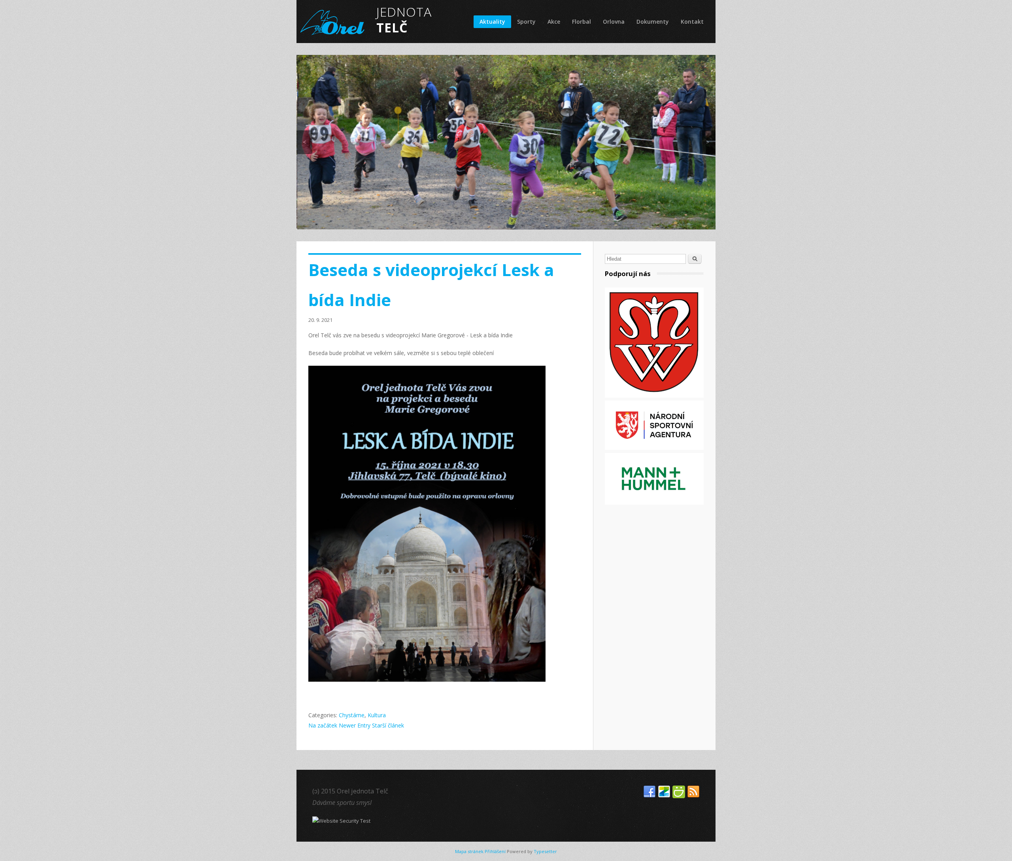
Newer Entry (354, 725)
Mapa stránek (469, 851)
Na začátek (322, 725)
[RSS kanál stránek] (693, 792)
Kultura (377, 715)
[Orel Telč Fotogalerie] (678, 792)
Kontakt (692, 21)
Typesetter (545, 851)
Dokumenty (652, 21)
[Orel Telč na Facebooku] (649, 792)
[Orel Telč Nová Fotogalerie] (664, 792)
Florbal (581, 21)
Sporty (526, 21)
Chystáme (351, 715)
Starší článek (388, 725)
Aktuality (492, 21)
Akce (554, 21)
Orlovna (614, 21)
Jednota (394, 19)
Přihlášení (495, 851)
